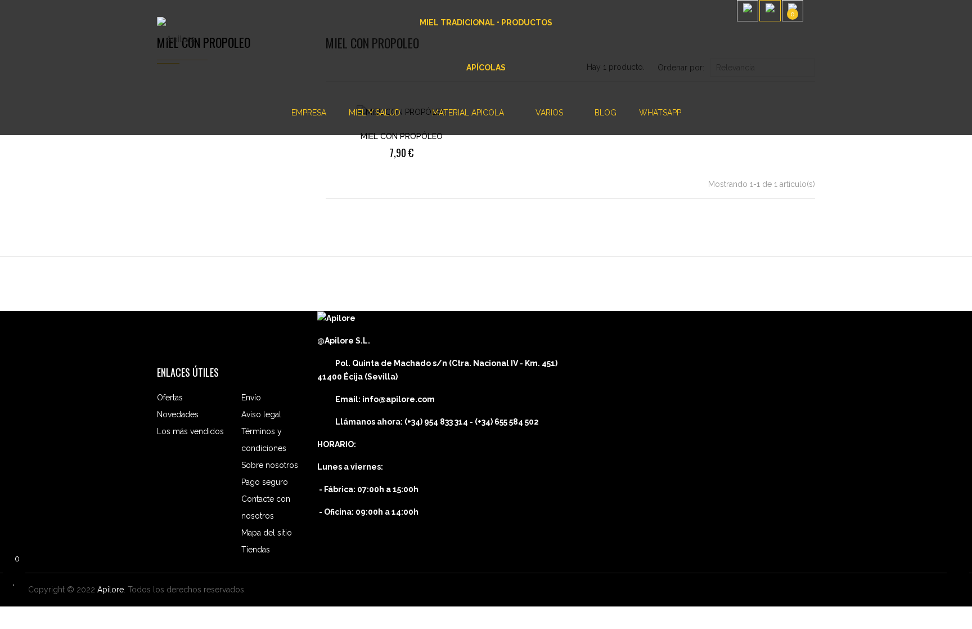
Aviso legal (261, 414)
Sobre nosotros (269, 465)
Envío (251, 397)
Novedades (178, 414)
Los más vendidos (190, 431)
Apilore (110, 589)
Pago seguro (264, 482)
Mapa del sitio (266, 532)
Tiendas (255, 549)
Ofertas (170, 397)
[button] (811, 22)
